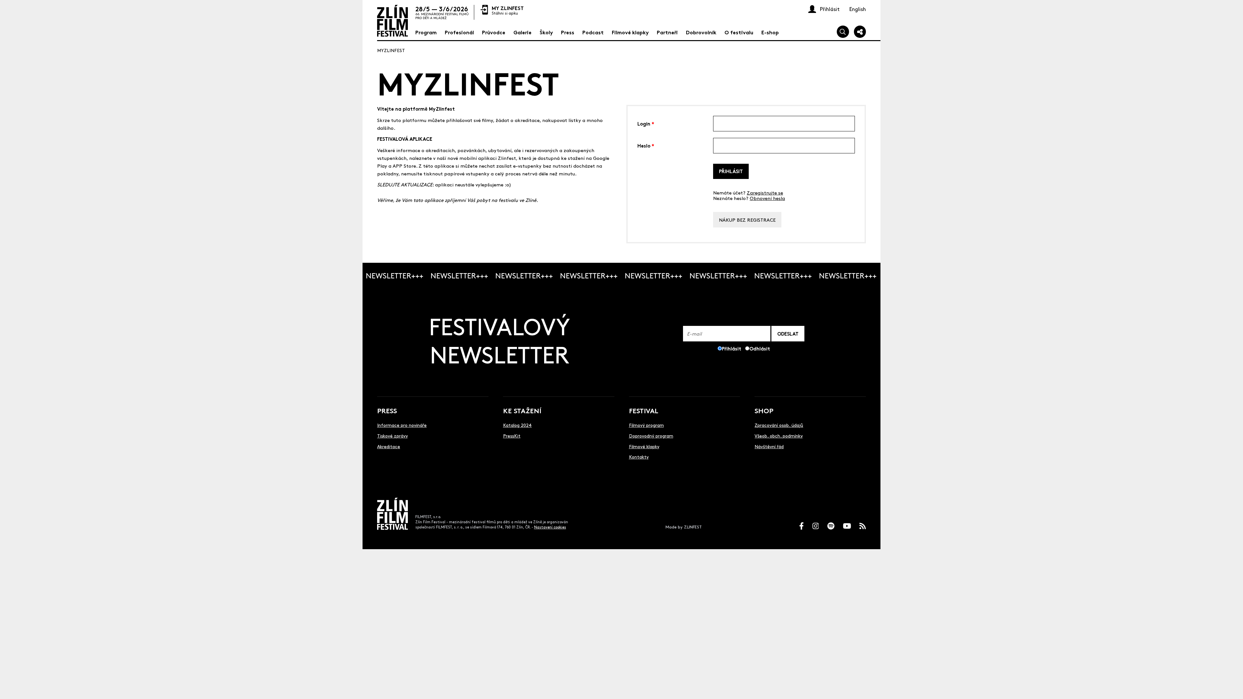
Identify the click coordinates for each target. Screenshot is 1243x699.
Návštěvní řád (769, 446)
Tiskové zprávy (392, 435)
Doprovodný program (651, 435)
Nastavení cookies (550, 527)
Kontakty (639, 456)
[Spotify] (830, 526)
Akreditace (388, 446)
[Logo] (392, 21)
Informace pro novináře (402, 425)
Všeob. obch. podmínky (779, 435)
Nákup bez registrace (747, 219)
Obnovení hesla (767, 197)
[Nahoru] (1231, 687)
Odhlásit (759, 348)
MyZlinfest (391, 50)
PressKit (512, 435)
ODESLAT (788, 333)
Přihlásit (731, 171)
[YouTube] (847, 526)
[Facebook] (801, 526)
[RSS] (862, 526)
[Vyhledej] (843, 32)
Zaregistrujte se (765, 192)
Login (645, 123)
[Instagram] (815, 526)
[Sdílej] (860, 32)
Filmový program (646, 425)
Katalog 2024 (517, 425)
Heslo (645, 145)
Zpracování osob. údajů (779, 425)
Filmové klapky (644, 446)
